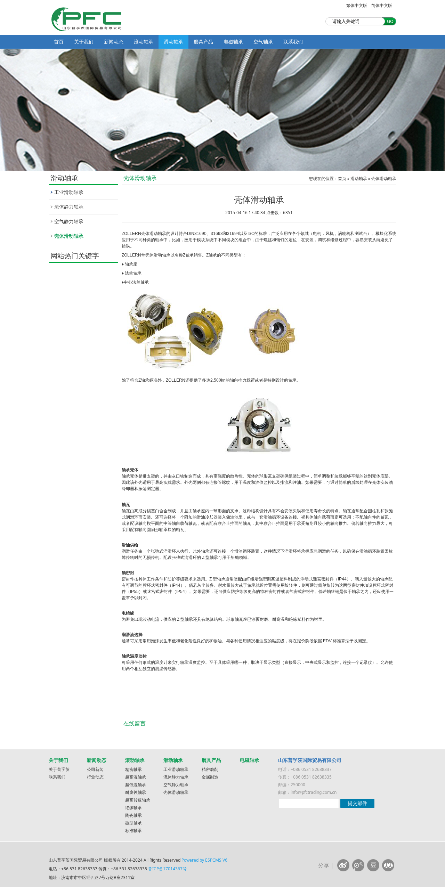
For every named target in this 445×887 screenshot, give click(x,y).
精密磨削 (210, 769)
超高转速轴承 (137, 800)
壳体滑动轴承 (68, 236)
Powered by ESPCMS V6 (204, 860)
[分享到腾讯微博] (358, 865)
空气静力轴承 (68, 221)
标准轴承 (133, 830)
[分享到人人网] (388, 865)
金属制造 (210, 777)
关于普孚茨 (59, 769)
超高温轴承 (135, 777)
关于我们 (84, 41)
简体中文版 (381, 5)
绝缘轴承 (133, 808)
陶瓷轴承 (133, 815)
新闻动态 (113, 41)
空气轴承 (263, 41)
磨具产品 (203, 41)
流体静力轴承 (68, 206)
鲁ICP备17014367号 (167, 869)
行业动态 (95, 777)
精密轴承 (133, 769)
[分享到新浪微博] (343, 865)
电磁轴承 (233, 41)
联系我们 (293, 41)
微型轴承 (133, 823)
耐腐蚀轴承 (135, 792)
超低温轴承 (135, 785)
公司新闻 (95, 769)
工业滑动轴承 (68, 192)
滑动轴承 (173, 41)
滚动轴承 (143, 41)
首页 (59, 41)
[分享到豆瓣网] (373, 865)
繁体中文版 (356, 5)
